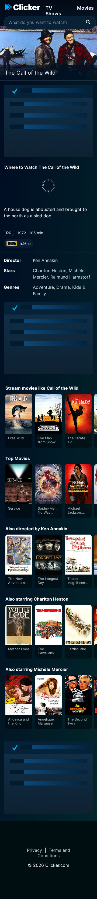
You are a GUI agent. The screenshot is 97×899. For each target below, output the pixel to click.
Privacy (34, 850)
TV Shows (53, 10)
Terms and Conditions (53, 852)
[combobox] (50, 22)
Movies (85, 8)
